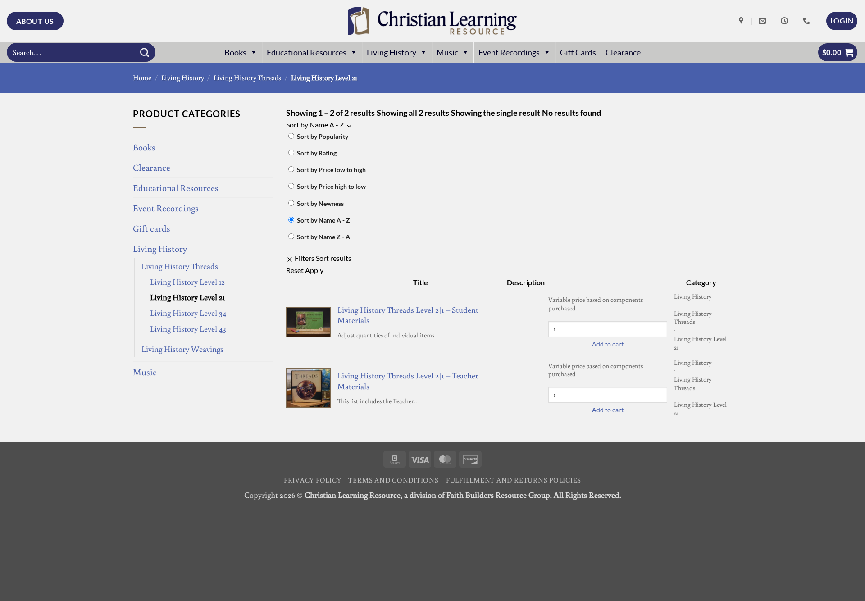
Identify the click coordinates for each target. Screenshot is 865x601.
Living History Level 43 (188, 328)
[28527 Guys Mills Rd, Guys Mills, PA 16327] (742, 21)
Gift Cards (578, 52)
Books (235, 52)
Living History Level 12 (187, 281)
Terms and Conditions (393, 479)
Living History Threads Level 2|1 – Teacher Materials (407, 380)
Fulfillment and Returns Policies (513, 479)
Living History (391, 52)
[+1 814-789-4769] (807, 21)
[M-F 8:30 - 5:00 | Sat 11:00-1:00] (785, 21)
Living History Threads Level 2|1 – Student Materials (407, 314)
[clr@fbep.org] (763, 21)
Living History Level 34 (188, 312)
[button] (841, 21)
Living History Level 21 (187, 296)
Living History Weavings (182, 348)
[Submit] (144, 52)
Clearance (623, 52)
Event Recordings (509, 52)
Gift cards (151, 228)
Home (142, 77)
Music (447, 52)
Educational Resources (306, 52)
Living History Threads (247, 77)
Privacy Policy (312, 479)
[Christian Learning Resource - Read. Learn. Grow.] (432, 21)
